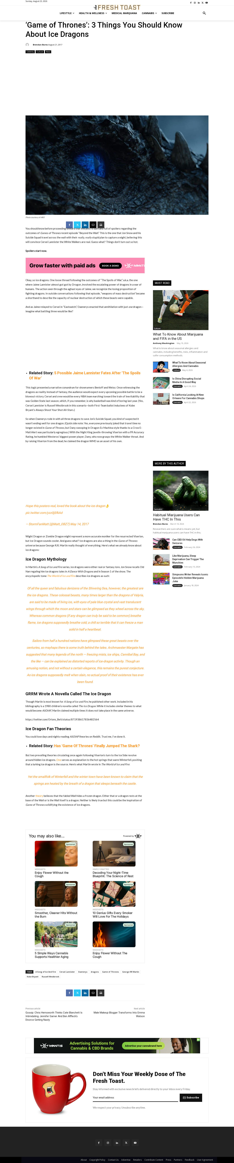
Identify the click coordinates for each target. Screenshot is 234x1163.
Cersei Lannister (67, 971)
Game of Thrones (110, 971)
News (48, 52)
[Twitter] (77, 224)
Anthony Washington (163, 343)
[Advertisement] (117, 85)
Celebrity (30, 52)
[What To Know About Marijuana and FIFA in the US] (180, 310)
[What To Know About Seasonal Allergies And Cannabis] (161, 367)
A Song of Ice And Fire (45, 971)
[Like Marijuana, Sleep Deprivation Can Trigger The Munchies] (161, 560)
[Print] (100, 224)
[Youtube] (135, 1142)
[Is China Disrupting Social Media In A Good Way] (161, 383)
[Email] (93, 224)
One (58, 759)
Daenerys (82, 971)
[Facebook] (69, 224)
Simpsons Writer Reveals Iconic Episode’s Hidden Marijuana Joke (190, 578)
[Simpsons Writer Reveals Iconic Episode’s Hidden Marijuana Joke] (161, 578)
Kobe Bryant (32, 976)
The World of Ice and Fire (61, 575)
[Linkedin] (85, 224)
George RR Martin (130, 971)
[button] (204, 13)
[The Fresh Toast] (117, 7)
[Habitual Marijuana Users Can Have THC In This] (180, 491)
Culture (40, 52)
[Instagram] (107, 1142)
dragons (95, 971)
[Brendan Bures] (28, 44)
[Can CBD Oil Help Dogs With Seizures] (161, 544)
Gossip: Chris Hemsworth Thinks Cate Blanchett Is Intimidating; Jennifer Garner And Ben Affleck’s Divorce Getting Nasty (54, 1016)
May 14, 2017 (79, 524)
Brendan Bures (40, 44)
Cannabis (177, 386)
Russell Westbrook (50, 976)
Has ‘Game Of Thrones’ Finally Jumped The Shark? (97, 746)
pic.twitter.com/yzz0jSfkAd (44, 513)
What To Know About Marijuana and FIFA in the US (178, 336)
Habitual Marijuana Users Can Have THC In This (176, 517)
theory (39, 795)
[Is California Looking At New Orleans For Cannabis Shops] (161, 399)
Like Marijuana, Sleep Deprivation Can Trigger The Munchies (188, 559)
